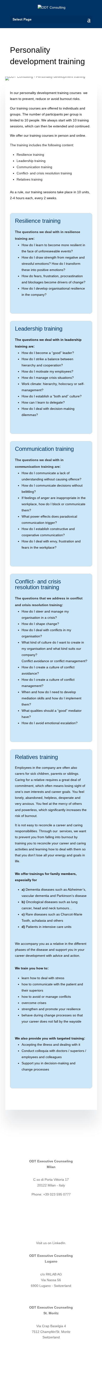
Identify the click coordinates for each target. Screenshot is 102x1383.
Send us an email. (34, 1140)
